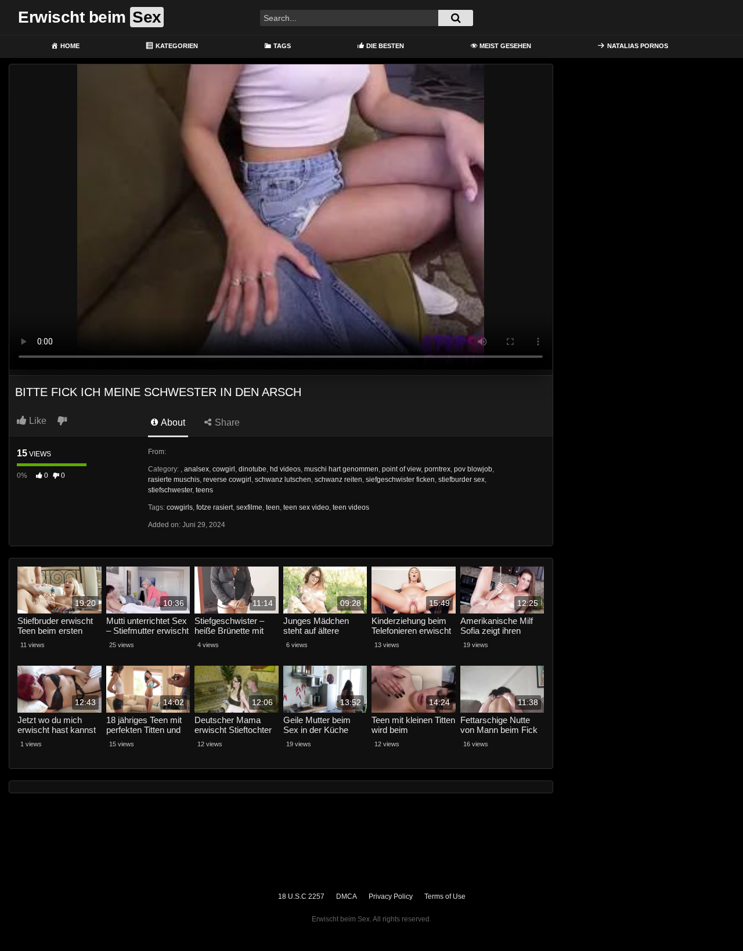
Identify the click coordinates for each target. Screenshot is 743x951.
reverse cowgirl (227, 479)
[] (455, 18)
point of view (401, 469)
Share (226, 422)
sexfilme (249, 507)
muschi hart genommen (341, 469)
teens (204, 490)
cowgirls (180, 507)
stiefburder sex (461, 479)
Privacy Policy (391, 896)
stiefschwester (170, 490)
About (172, 422)
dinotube (252, 469)
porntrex (437, 469)
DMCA (346, 896)
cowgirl (223, 469)
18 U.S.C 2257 (301, 896)
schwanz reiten (338, 479)
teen (273, 507)
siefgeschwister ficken (400, 479)
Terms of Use (445, 896)
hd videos (285, 469)
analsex (196, 469)
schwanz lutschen (283, 479)
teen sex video (306, 507)
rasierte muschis (174, 479)
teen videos (351, 507)
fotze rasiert (214, 507)
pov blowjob (473, 469)
